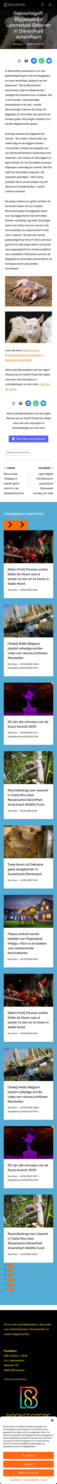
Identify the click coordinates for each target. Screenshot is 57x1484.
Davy (20, 44)
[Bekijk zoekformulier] (42, 5)
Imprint (44, 1480)
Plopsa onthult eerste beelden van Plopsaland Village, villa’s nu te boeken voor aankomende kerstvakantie (27, 943)
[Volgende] (22, 525)
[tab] (10, 1266)
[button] (52, 1420)
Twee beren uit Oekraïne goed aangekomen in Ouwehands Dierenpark (25, 869)
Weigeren (28, 1464)
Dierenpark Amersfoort (18, 452)
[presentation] (28, 546)
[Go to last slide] (10, 525)
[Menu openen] (50, 4)
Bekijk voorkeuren (28, 1473)
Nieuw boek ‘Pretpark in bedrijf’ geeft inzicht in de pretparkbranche (14, 481)
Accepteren (28, 1455)
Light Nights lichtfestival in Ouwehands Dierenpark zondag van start (43, 481)
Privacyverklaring (31, 1480)
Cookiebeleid (15, 1480)
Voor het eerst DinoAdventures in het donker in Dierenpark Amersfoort (24, 355)
